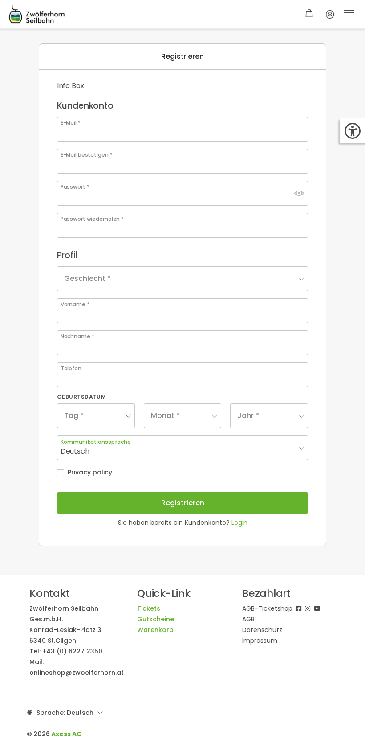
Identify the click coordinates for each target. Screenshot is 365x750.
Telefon (71, 368)
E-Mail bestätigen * (87, 154)
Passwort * (75, 187)
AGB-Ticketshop (267, 608)
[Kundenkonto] (330, 14)
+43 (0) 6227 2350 (72, 651)
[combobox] (182, 278)
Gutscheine (155, 619)
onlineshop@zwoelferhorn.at (76, 672)
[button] (349, 14)
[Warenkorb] (309, 14)
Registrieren (182, 503)
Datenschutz (262, 629)
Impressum (259, 640)
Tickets (148, 608)
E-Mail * (71, 122)
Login (239, 522)
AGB (248, 619)
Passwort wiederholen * (92, 219)
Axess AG (66, 734)
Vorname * (75, 304)
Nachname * (77, 336)
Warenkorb (155, 629)
